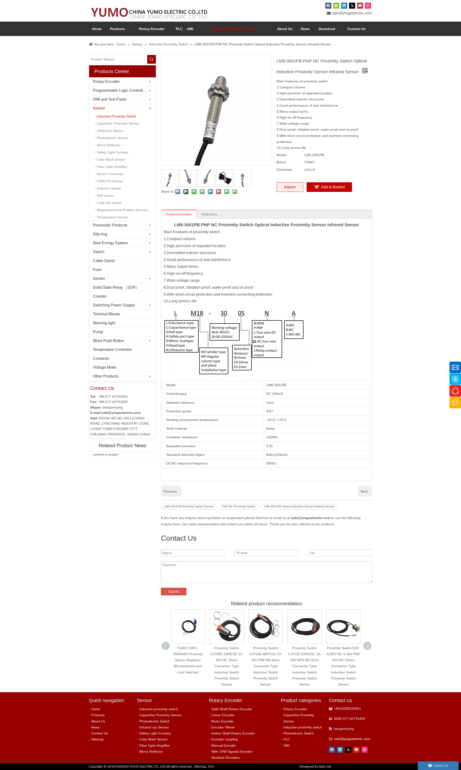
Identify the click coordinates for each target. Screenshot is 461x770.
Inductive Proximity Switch (116, 116)
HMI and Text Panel (109, 99)
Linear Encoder (223, 715)
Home (95, 709)
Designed (315, 766)
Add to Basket (333, 187)
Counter (100, 296)
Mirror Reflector (109, 145)
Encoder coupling (224, 739)
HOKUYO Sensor (110, 181)
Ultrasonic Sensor (110, 131)
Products (98, 715)
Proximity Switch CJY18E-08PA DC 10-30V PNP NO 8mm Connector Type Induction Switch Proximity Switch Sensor (227, 666)
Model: (282, 155)
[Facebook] (328, 5)
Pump (98, 332)
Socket (99, 278)
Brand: (282, 162)
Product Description (179, 214)
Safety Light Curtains (112, 152)
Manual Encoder (223, 745)
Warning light (104, 323)
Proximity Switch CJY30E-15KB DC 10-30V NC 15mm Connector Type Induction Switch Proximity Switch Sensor (189, 666)
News (95, 727)
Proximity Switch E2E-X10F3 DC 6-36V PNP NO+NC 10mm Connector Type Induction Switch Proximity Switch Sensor (305, 666)
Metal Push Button (108, 341)
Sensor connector (110, 174)
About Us (98, 721)
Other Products (105, 376)
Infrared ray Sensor (154, 727)
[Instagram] (368, 5)
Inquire (290, 187)
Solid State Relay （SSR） (116, 287)
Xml (211, 766)
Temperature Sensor (112, 217)
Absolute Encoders (225, 757)
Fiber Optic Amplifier (112, 167)
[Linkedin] (344, 5)
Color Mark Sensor (111, 159)
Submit (173, 591)
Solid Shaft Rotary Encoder (231, 709)
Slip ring (100, 234)
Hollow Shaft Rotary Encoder (233, 733)
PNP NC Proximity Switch (238, 506)
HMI (286, 745)
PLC (286, 739)
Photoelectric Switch (154, 721)
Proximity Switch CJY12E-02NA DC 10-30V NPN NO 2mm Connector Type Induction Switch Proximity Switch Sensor (266, 666)
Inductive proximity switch (158, 709)
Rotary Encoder (106, 81)
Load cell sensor (109, 203)
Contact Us (99, 733)
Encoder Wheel (223, 727)
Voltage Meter (104, 367)
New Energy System (110, 243)
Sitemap (97, 739)
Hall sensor (105, 195)
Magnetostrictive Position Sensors (122, 210)
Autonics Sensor (109, 188)
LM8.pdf (309, 169)
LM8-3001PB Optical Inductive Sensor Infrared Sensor (299, 506)
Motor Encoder (222, 721)
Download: (285, 169)
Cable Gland (104, 261)
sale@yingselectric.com (352, 13)
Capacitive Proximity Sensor (118, 123)
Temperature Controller (112, 350)
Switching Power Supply (114, 305)
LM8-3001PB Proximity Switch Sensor (188, 506)
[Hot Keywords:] (151, 59)
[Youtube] (360, 5)
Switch (98, 252)
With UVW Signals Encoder (231, 751)
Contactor (101, 358)
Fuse (97, 270)
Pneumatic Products (110, 225)
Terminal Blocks (106, 314)
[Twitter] (352, 5)
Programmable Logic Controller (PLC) (124, 90)
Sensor (99, 108)
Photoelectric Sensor (112, 138)
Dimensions (209, 214)
